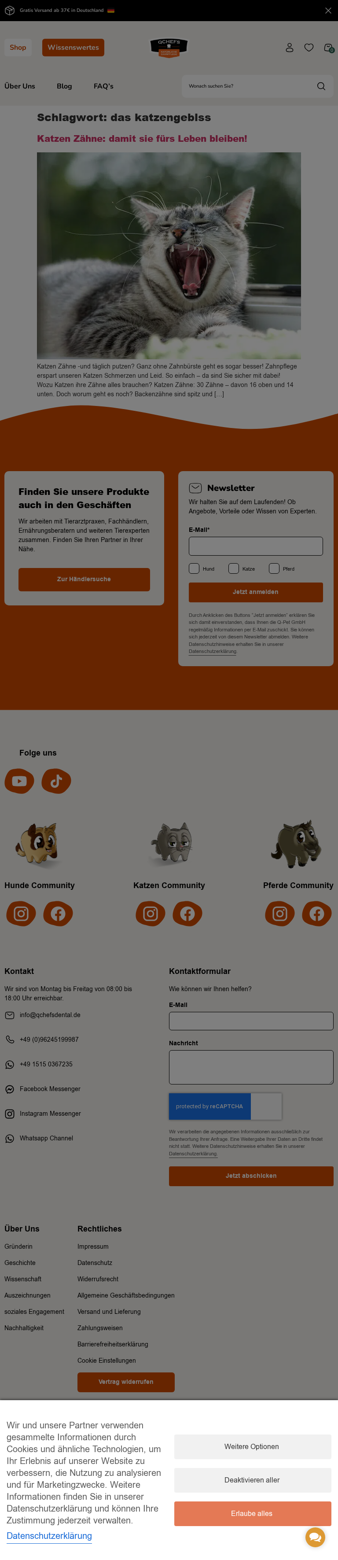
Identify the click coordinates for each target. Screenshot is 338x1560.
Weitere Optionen (251, 1447)
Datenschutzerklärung (49, 1536)
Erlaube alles (251, 1514)
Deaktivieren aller (251, 1480)
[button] (315, 1537)
